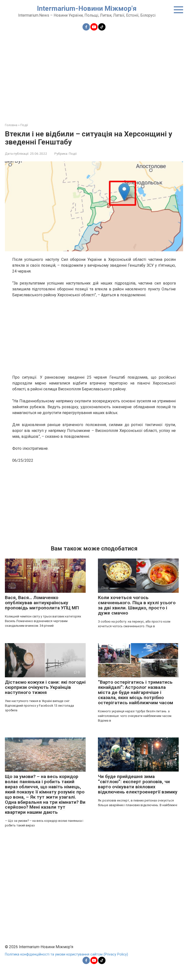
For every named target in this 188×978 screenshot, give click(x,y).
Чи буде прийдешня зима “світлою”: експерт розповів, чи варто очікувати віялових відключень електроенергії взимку (137, 784)
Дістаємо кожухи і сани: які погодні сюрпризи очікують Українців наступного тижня (45, 687)
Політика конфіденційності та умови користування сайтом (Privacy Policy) (66, 954)
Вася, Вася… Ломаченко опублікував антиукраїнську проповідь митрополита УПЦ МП (42, 603)
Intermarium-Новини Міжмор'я (87, 8)
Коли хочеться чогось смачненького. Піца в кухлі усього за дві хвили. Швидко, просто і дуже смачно (137, 605)
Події (73, 153)
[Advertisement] (94, 74)
